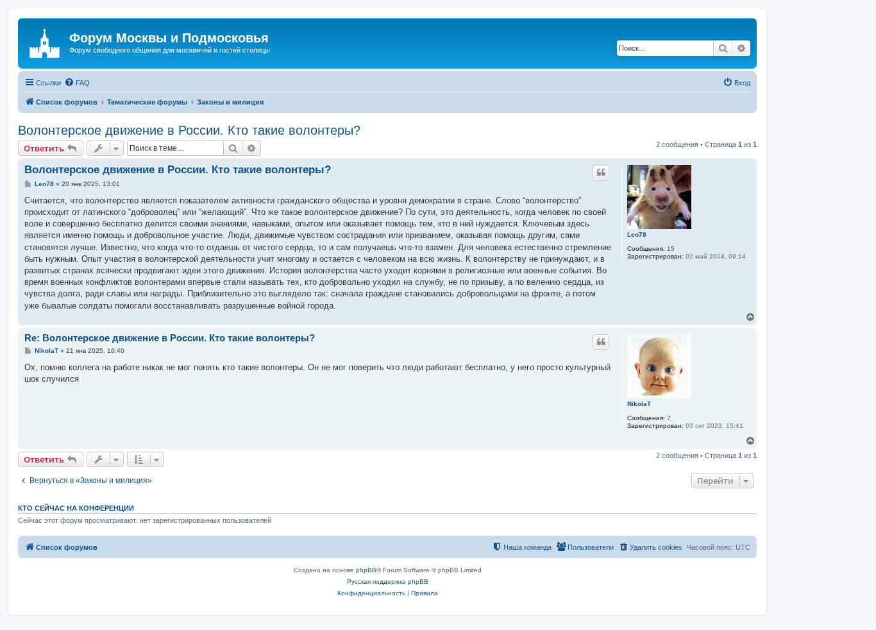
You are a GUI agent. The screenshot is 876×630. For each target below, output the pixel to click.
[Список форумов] (45, 41)
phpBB (366, 570)
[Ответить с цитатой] (601, 172)
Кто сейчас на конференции (76, 508)
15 (671, 248)
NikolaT (639, 403)
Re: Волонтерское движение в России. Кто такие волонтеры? (169, 337)
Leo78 (636, 234)
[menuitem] (77, 82)
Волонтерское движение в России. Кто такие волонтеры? (189, 130)
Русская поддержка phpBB (387, 581)
